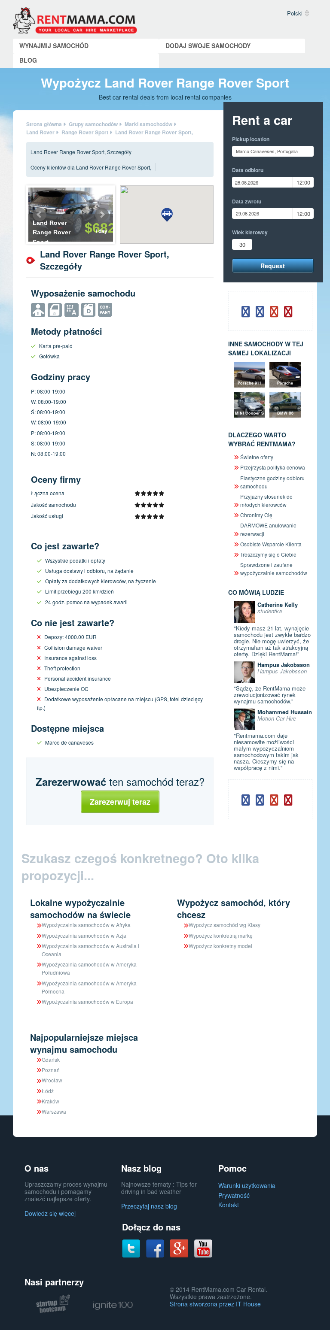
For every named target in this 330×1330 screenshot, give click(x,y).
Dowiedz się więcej (50, 1213)
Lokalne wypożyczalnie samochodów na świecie (80, 908)
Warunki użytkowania (246, 1185)
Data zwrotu (246, 201)
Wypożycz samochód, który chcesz (233, 908)
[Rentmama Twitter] (131, 1248)
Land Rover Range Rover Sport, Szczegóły (81, 151)
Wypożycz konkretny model (220, 945)
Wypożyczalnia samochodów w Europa (87, 1001)
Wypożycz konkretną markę (221, 935)
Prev (39, 214)
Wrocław (52, 1080)
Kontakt (228, 1204)
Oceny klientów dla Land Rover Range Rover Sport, (91, 167)
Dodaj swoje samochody (208, 45)
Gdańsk (51, 1059)
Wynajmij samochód (54, 45)
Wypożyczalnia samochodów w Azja (84, 935)
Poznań (51, 1069)
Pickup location (250, 139)
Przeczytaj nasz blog (149, 1206)
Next (102, 214)
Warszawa (54, 1111)
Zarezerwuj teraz (120, 801)
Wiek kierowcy (250, 232)
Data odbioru (247, 170)
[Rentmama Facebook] (155, 1248)
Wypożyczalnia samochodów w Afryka (86, 924)
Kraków (50, 1101)
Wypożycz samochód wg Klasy (224, 924)
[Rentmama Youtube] (203, 1248)
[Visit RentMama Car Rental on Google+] (179, 1247)
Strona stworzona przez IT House (215, 1304)
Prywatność (234, 1195)
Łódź (48, 1090)
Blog (28, 60)
